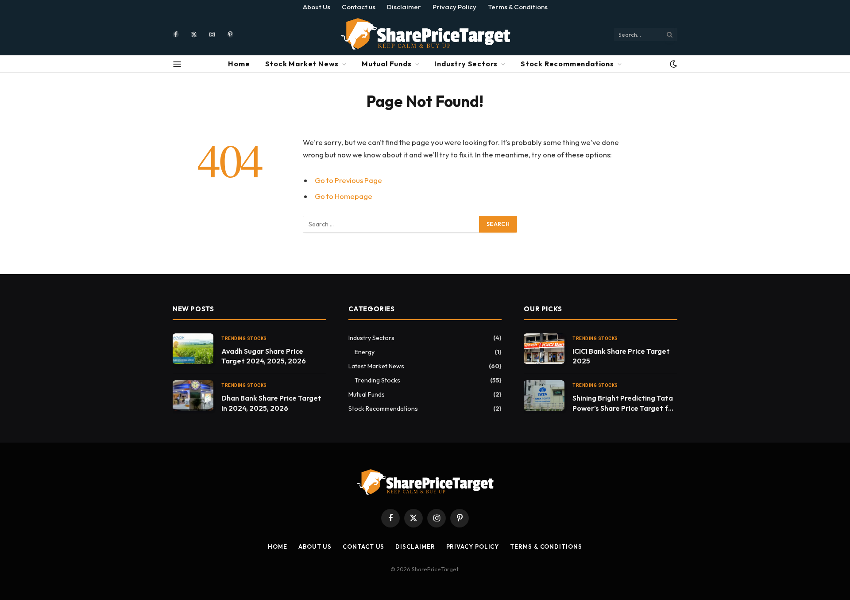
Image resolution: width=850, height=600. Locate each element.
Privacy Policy (454, 7)
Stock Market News (302, 63)
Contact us (358, 7)
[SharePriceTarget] (425, 34)
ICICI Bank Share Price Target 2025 (621, 356)
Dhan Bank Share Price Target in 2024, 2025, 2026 (271, 403)
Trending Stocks (244, 338)
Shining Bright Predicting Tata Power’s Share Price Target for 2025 (624, 403)
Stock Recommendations (567, 63)
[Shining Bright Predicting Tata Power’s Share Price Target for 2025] (544, 395)
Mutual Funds (387, 63)
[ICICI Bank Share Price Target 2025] (544, 348)
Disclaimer (404, 7)
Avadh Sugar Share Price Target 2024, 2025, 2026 (263, 356)
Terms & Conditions (518, 7)
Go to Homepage (343, 196)
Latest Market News (376, 366)
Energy (365, 352)
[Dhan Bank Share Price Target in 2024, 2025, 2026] (193, 395)
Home (239, 63)
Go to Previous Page (348, 180)
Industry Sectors (466, 63)
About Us (316, 7)
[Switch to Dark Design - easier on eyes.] (672, 64)
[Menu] (177, 64)
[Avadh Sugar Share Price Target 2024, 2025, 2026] (193, 348)
